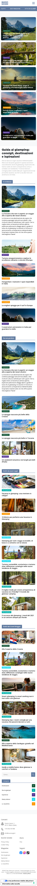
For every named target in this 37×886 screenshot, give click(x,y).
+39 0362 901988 (10, 829)
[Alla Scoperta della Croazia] (18, 637)
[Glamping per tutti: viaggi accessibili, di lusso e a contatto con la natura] (18, 529)
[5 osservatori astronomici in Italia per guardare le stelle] (18, 315)
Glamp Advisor (6, 799)
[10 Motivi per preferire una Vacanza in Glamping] (18, 505)
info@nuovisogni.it (10, 833)
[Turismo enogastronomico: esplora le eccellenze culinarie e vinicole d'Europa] (18, 246)
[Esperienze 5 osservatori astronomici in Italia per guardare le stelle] (18, 128)
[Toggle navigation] (33, 3)
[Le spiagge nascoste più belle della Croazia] (18, 403)
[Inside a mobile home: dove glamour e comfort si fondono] (18, 755)
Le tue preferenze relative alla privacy (20, 881)
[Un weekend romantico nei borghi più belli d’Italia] (18, 448)
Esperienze (5, 795)
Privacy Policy (5, 842)
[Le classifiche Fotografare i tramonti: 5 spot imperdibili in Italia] (18, 103)
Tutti (3, 9)
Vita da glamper (6, 790)
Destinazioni (15, 9)
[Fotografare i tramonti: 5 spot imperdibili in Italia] (18, 270)
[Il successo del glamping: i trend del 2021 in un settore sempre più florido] (18, 604)
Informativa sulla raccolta (11, 884)
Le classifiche (6, 804)
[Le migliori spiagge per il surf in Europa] (18, 293)
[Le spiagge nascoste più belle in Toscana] (18, 426)
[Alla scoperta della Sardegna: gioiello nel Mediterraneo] (18, 732)
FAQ (21, 842)
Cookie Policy (5, 845)
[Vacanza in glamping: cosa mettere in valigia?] (18, 481)
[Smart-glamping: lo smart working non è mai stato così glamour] (18, 684)
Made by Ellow (27, 873)
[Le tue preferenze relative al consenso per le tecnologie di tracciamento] (34, 883)
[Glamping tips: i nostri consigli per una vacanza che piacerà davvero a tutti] (18, 708)
